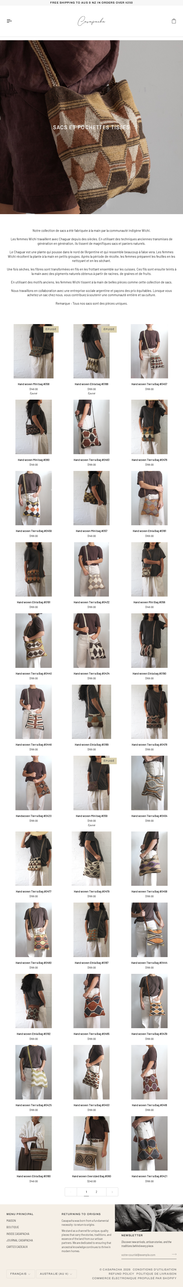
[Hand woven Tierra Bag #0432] (91, 569)
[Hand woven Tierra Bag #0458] (149, 858)
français (18, 1273)
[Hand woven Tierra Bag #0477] (33, 858)
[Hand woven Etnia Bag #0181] (149, 498)
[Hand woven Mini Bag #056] (149, 569)
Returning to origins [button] (81, 1214)
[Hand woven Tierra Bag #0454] (149, 783)
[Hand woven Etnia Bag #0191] (33, 569)
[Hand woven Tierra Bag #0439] (149, 1001)
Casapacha (112, 1269)
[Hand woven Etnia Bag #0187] (91, 930)
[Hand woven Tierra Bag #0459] (33, 498)
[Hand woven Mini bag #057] (91, 498)
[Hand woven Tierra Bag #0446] (33, 712)
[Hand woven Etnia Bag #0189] (91, 712)
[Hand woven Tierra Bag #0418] (149, 1072)
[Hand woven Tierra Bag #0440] (33, 640)
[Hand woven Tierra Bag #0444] (149, 930)
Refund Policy (121, 1273)
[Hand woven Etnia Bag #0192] (33, 1001)
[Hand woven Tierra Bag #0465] (91, 1001)
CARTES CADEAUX (17, 1246)
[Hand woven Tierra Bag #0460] (33, 930)
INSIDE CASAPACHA (17, 1233)
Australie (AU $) (54, 1273)
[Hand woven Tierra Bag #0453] (91, 1072)
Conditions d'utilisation (155, 1269)
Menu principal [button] (20, 1214)
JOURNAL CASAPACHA (19, 1240)
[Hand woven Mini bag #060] (33, 427)
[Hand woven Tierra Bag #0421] (149, 1143)
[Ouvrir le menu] (13, 21)
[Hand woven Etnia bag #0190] (149, 640)
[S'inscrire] (173, 1254)
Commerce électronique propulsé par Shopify (134, 1278)
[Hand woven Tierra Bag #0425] (33, 1072)
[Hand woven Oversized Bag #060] (91, 1143)
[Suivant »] (112, 1192)
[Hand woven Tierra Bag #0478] (149, 712)
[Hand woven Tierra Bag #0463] (91, 427)
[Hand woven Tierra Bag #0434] (91, 640)
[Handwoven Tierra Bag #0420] (33, 783)
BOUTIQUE (12, 1227)
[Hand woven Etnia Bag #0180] (33, 1143)
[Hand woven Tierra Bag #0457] (149, 351)
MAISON (11, 1220)
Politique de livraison (156, 1273)
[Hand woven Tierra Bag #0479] (91, 858)
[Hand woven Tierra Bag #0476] (149, 427)
